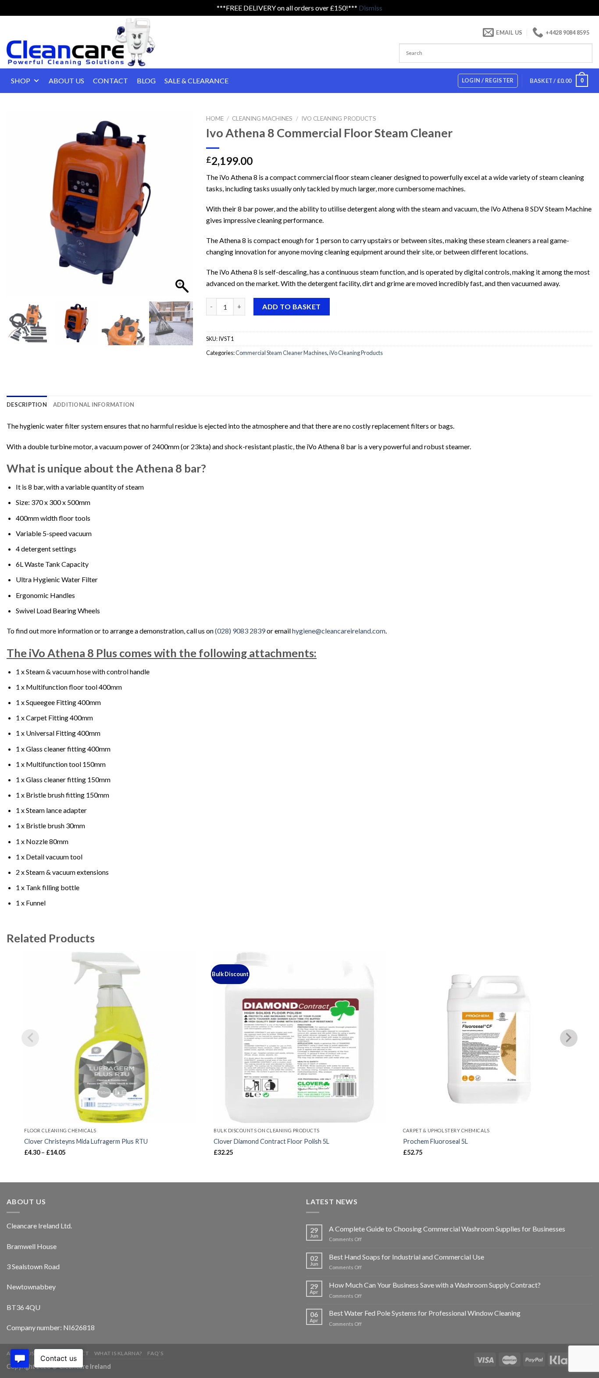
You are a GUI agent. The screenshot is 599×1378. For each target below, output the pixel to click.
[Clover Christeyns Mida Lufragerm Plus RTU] (110, 1037)
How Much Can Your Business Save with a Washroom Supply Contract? (435, 1285)
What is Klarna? (118, 1353)
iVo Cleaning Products (338, 118)
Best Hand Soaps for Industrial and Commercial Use (406, 1257)
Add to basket (291, 306)
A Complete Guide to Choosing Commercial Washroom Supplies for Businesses (447, 1228)
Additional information (94, 404)
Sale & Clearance (196, 80)
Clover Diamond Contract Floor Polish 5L (271, 1141)
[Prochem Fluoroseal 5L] (489, 1037)
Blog (146, 80)
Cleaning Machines (262, 118)
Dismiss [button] (370, 8)
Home (215, 118)
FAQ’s (155, 1353)
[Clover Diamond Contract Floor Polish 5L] (299, 1037)
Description (27, 404)
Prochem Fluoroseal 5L (435, 1141)
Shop (20, 80)
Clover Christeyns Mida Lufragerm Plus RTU (86, 1141)
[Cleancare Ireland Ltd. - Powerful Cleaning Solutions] (93, 42)
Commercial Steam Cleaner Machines (281, 352)
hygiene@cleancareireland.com (338, 630)
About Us (66, 80)
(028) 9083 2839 (240, 630)
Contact (110, 80)
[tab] (27, 404)
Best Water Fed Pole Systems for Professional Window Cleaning (425, 1313)
